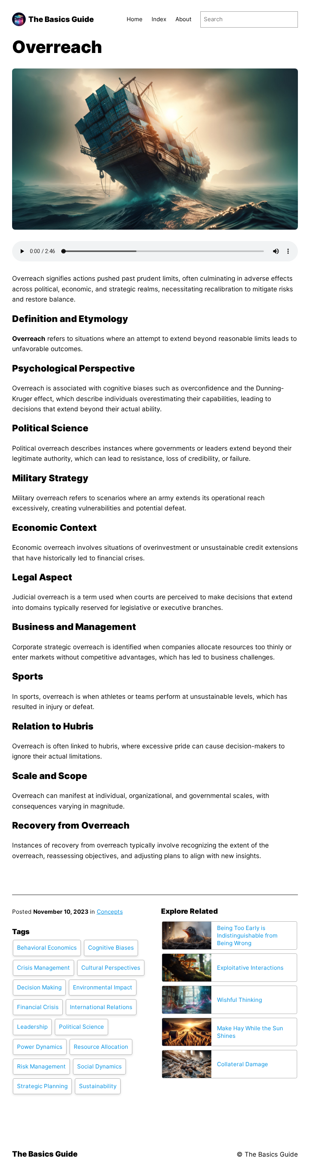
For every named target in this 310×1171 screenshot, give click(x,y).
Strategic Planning (42, 1086)
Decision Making (39, 987)
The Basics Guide (61, 19)
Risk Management (41, 1066)
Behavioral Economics (47, 947)
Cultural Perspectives (110, 967)
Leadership (32, 1026)
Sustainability (97, 1086)
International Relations (101, 1007)
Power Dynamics (39, 1046)
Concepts (110, 911)
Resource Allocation (101, 1046)
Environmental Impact (102, 987)
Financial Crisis (38, 1007)
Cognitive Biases (111, 947)
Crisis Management (43, 967)
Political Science (81, 1026)
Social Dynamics (99, 1066)
